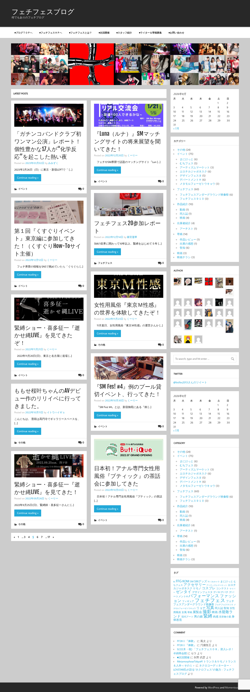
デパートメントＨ (191, 179)
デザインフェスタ (191, 175)
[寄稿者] (219, 321)
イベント (23, 188)
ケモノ (197, 588)
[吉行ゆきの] (177, 279)
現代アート (187, 616)
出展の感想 (186, 243)
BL (174, 581)
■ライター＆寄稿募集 (150, 32)
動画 (182, 209)
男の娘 (198, 616)
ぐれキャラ (215, 581)
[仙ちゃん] (209, 311)
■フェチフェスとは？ (80, 32)
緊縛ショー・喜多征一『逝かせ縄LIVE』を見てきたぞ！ (47, 335)
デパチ (224, 592)
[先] (229, 300)
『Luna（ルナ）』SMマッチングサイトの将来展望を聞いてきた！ (127, 141)
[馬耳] (219, 300)
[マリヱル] (229, 279)
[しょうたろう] (219, 279)
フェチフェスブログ (43, 11)
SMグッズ (200, 581)
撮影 (207, 611)
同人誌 (184, 213)
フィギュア (188, 601)
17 (49, 537)
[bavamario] (209, 321)
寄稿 (179, 234)
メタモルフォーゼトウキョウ (197, 183)
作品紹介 (182, 204)
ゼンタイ (183, 591)
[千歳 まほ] (177, 321)
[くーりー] (188, 337)
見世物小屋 (225, 616)
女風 (184, 612)
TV (209, 581)
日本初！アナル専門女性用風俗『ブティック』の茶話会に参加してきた (127, 476)
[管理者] (209, 279)
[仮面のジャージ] (198, 300)
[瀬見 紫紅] (209, 300)
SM (192, 581)
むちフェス (186, 163)
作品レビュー (188, 239)
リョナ (201, 608)
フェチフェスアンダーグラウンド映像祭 (204, 194)
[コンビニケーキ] (198, 279)
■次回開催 (104, 32)
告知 (182, 247)
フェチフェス (105, 262)
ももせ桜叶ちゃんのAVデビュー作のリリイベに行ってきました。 (47, 398)
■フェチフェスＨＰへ (50, 32)
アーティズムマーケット (195, 167)
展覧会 (197, 612)
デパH (216, 592)
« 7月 (176, 128)
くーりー (132, 155)
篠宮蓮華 (132, 237)
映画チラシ (184, 257)
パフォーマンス (203, 595)
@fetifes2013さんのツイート (190, 382)
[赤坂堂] (177, 300)
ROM (185, 581)
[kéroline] (198, 321)
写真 (210, 607)
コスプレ (208, 588)
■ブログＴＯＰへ (23, 32)
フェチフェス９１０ (192, 198)
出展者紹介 (184, 223)
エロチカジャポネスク (193, 171)
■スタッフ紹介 (124, 32)
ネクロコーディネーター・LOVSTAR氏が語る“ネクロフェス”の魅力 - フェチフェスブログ (203, 669)
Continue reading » (27, 177)
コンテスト (222, 588)
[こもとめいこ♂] (188, 311)
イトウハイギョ (56, 412)
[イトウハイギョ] (177, 311)
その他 (101, 344)
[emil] (188, 300)
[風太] (229, 321)
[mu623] (188, 279)
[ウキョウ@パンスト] (229, 290)
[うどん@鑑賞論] (188, 321)
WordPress (213, 687)
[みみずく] (198, 337)
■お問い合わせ (176, 32)
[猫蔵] (198, 311)
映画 (182, 217)
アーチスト (186, 228)
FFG (179, 581)
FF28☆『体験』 (186, 641)
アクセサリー (195, 584)
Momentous (231, 687)
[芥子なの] (219, 311)
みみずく (53, 163)
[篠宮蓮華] (177, 337)
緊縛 (207, 616)
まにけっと (186, 159)
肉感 (215, 616)
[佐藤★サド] (229, 311)
